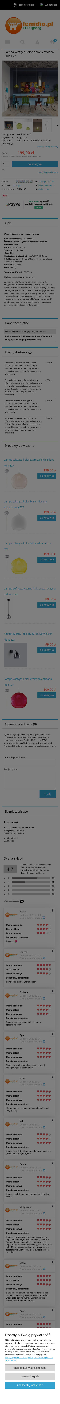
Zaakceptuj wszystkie (30, 1385)
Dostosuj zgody (30, 1376)
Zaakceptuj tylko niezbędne (30, 1367)
